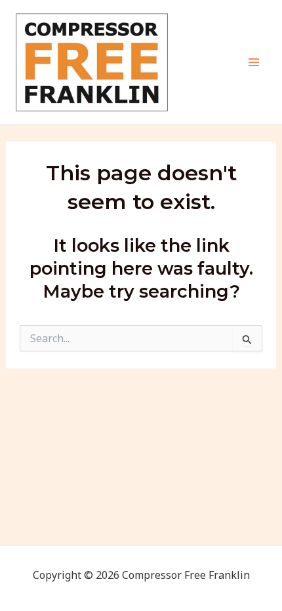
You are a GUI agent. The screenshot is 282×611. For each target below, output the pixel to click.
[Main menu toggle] (254, 62)
